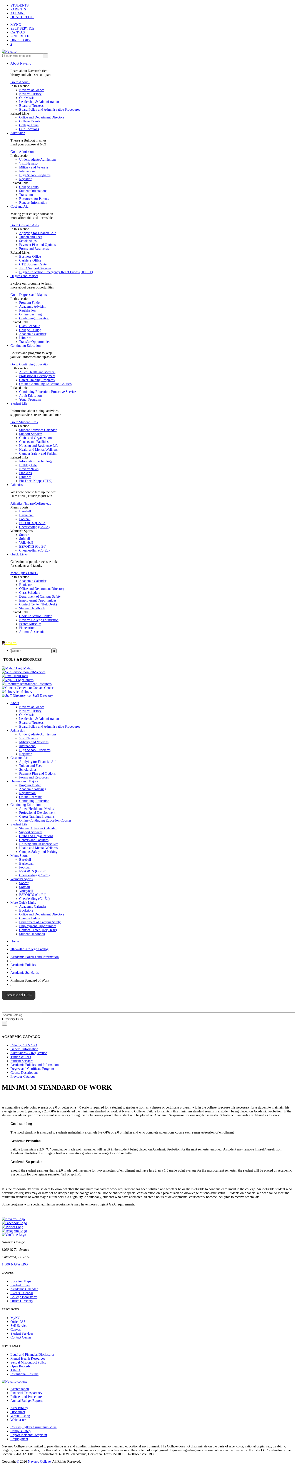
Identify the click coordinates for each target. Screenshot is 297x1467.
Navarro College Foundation (38, 620)
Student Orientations (33, 191)
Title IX (15, 1370)
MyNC (15, 1318)
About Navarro (20, 63)
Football (24, 519)
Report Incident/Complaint (28, 1435)
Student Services (21, 1061)
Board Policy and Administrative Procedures (49, 109)
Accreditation (19, 1389)
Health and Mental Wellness (38, 449)
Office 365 (17, 1322)
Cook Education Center (35, 616)
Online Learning (30, 314)
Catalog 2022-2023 (23, 1045)
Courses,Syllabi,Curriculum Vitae (33, 1427)
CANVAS (17, 32)
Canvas (15, 1329)
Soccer (23, 535)
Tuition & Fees (20, 1057)
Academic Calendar (32, 334)
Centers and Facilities (33, 441)
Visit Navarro (28, 163)
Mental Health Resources (27, 1358)
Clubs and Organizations (36, 438)
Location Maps (20, 1281)
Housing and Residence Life (38, 445)
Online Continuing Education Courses (45, 384)
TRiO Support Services (35, 268)
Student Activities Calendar (38, 430)
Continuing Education (34, 318)
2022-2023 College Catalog (29, 949)
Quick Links (19, 554)
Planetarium (27, 628)
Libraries (25, 338)
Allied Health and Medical (37, 372)
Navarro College (39, 1461)
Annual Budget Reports (26, 1400)
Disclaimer (17, 1412)
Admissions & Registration (28, 1053)
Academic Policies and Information (34, 957)
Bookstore (26, 585)
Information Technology (35, 461)
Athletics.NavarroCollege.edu (30, 503)
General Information (24, 1049)
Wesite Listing (20, 1416)
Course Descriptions (24, 1072)
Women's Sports (21, 879)
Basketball (26, 515)
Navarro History (30, 94)
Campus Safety (20, 1431)
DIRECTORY (20, 40)
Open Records (20, 1366)
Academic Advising (32, 306)
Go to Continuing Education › (30, 364)
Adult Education (30, 395)
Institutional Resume (24, 1374)
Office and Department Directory (42, 117)
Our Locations (29, 129)
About (14, 703)
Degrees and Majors (24, 276)
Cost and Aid (19, 206)
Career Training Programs (37, 380)
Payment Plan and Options (37, 245)
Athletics (16, 485)
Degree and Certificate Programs (32, 1068)
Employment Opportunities (37, 600)
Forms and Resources (34, 248)
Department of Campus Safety (40, 596)
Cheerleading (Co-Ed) (34, 527)
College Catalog (30, 330)
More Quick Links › (24, 573)
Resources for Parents (34, 198)
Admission (17, 133)
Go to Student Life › (24, 422)
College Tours (28, 125)
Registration (27, 310)
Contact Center (20, 1337)
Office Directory (21, 1301)
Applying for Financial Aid (37, 233)
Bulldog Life (28, 465)
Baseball (25, 511)
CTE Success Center (33, 264)
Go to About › (20, 82)
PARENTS (18, 9)
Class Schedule (29, 326)
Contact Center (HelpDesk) (38, 604)
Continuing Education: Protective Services (48, 391)
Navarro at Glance (31, 90)
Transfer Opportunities (34, 341)
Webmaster (18, 1420)
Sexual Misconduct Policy (28, 1362)
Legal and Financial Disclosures (32, 1354)
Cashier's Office (30, 260)
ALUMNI (17, 13)
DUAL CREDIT (22, 17)
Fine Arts (25, 473)
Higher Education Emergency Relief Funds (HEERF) (56, 272)
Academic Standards (24, 972)
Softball (24, 538)
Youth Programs (30, 399)
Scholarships (28, 241)
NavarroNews (28, 469)
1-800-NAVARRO (15, 1264)
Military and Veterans (33, 167)
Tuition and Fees (30, 237)
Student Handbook (32, 608)
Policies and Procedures (26, 1397)
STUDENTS (19, 5)
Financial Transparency (26, 1393)
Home (14, 941)
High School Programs (34, 175)
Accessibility (19, 1408)
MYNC (15, 24)
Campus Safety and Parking (38, 453)
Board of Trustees (31, 105)
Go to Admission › (23, 151)
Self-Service (18, 1325)
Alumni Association (32, 631)
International (27, 171)
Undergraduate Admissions (37, 159)
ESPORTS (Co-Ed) (32, 523)
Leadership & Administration (39, 101)
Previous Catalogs (22, 1076)
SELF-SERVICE (22, 28)
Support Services (30, 434)
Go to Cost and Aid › (24, 225)
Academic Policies (23, 965)
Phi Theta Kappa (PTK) (35, 481)
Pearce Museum (30, 624)
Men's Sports (19, 855)
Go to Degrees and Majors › (29, 295)
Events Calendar (21, 1293)
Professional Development (37, 376)
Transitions (26, 195)
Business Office (30, 256)
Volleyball (26, 542)
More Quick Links (23, 902)
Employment (19, 1439)
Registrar (25, 179)
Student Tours (20, 1285)
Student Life (18, 403)
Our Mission (27, 98)
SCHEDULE (19, 36)
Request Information (33, 202)
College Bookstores (23, 1297)
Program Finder (30, 302)
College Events (29, 121)
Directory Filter (12, 1019)
